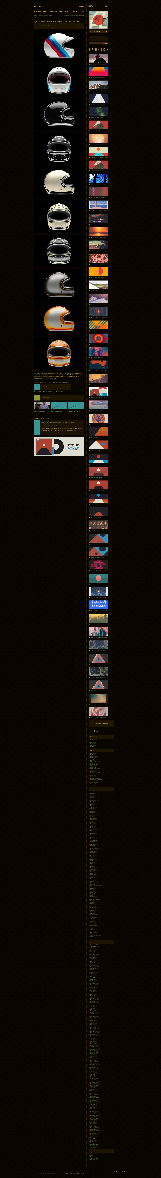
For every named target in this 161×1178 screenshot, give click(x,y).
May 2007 (92, 1137)
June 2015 (92, 1006)
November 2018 (94, 954)
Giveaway (92, 838)
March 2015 (93, 1010)
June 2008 (92, 1122)
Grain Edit (92, 760)
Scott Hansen (93, 739)
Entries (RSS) (69, 1173)
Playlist (98, 6)
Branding (92, 805)
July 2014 (92, 1021)
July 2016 (92, 990)
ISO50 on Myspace (94, 763)
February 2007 (93, 1141)
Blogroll (92, 803)
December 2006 (94, 1144)
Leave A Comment (45, 418)
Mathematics (93, 869)
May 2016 (92, 993)
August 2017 (93, 972)
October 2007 (93, 1133)
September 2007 (94, 1134)
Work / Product (120, 1171)
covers (91, 815)
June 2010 (92, 1089)
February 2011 (93, 1078)
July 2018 (92, 957)
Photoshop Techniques (95, 885)
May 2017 (92, 976)
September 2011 (94, 1068)
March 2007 (93, 1140)
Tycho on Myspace (94, 783)
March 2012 (93, 1060)
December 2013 (94, 1031)
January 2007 (93, 1143)
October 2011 (93, 1067)
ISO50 (91, 859)
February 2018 (93, 964)
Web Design (93, 932)
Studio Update (93, 914)
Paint (91, 881)
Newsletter (92, 878)
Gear (91, 837)
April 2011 (92, 1075)
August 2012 (93, 1053)
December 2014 (94, 1015)
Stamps (92, 913)
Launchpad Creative (94, 774)
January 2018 (93, 965)
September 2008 (94, 1118)
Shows (91, 909)
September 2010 (94, 1085)
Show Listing (93, 907)
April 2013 (92, 1042)
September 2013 (94, 1035)
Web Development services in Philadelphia (56, 423)
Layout (91, 863)
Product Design (93, 893)
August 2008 (93, 1119)
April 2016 (92, 994)
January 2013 (93, 1046)
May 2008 (92, 1123)
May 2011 (92, 1074)
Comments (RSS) (79, 1173)
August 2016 (93, 988)
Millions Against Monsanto (96, 779)
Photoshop (92, 884)
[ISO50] (39, 6)
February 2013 (93, 1045)
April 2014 (92, 1026)
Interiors (92, 854)
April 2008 (92, 1125)
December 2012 (94, 1048)
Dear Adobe (93, 818)
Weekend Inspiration (95, 935)
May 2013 (92, 1041)
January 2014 (93, 1030)
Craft (91, 816)
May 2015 (92, 1008)
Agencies (92, 793)
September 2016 (94, 987)
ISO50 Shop (93, 767)
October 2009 (93, 1100)
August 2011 (93, 1070)
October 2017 (93, 969)
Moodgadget (93, 781)
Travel (91, 918)
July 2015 (92, 1005)
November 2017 (94, 968)
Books (91, 804)
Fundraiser (92, 833)
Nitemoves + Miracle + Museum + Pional (73, 15)
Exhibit (91, 827)
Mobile (91, 873)
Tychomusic (93, 785)
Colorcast (92, 811)
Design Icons (93, 821)
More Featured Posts (101, 723)
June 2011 (92, 1072)
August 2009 (93, 1103)
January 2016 (93, 997)
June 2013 (92, 1039)
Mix (91, 871)
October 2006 (93, 1147)
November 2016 (94, 984)
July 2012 (92, 1055)
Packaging (92, 880)
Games (92, 836)
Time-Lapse (93, 917)
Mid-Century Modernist (95, 778)
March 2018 (93, 962)
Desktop (92, 822)
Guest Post (93, 841)
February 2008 (93, 1127)
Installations (93, 852)
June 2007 (92, 1136)
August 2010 (93, 1086)
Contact (68, 11)
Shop (45, 11)
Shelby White (93, 743)
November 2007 (94, 1132)
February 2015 (93, 1012)
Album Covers (93, 794)
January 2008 (93, 1129)
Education (92, 825)
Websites (92, 933)
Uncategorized (93, 925)
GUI (91, 843)
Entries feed (93, 1156)
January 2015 (93, 1013)
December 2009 (94, 1097)
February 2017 (93, 980)
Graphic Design (93, 840)
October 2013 (93, 1034)
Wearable (92, 931)
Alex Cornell (93, 742)
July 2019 (92, 947)
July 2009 (92, 1104)
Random (92, 898)
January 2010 (93, 1096)
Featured (92, 829)
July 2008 (92, 1121)
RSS (81, 6)
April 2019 (92, 951)
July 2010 (92, 1088)
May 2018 (92, 960)
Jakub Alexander (94, 741)
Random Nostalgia (94, 899)
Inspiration (92, 849)
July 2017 (92, 973)
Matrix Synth (93, 775)
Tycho (91, 922)
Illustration (92, 847)
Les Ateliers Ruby (39, 373)
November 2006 (94, 1145)
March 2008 (93, 1126)
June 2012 (92, 1056)
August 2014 (93, 1020)
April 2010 (92, 1092)
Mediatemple (93, 777)
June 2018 (92, 958)
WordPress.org (93, 1159)
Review (92, 903)
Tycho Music (53, 11)
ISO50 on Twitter (94, 764)
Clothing (92, 810)
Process (92, 891)
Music (91, 876)
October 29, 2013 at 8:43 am (49, 425)
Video (91, 928)
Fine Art (92, 832)
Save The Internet (94, 782)
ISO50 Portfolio (93, 765)
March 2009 (93, 1110)
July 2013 (92, 1038)
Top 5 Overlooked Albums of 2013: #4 (43, 15)
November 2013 (94, 1032)
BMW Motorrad (69, 373)
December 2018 (94, 953)
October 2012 (93, 1050)
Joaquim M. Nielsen (94, 770)
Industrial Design (57, 382)
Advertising (92, 792)
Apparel (92, 798)
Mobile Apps (93, 874)
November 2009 (94, 1099)
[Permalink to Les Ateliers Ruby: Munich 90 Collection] (57, 22)
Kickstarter (92, 862)
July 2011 (92, 1071)
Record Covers (93, 900)
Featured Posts (98, 49)
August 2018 (93, 955)
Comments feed (94, 1158)
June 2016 (92, 991)
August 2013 (93, 1037)
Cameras (92, 807)
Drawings (92, 823)
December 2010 (94, 1081)
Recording (92, 902)
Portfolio (37, 11)
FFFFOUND (93, 757)
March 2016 (93, 995)
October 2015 (93, 1001)
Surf (91, 916)
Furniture (92, 834)
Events (92, 826)
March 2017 (93, 979)
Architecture (93, 800)
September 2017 (94, 971)
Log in (91, 1155)
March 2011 (93, 1076)
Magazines (92, 867)
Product (92, 892)
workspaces (93, 937)
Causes (92, 808)
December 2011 (93, 1064)
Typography (93, 924)
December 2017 (94, 966)
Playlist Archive (98, 31)
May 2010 (92, 1090)
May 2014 (92, 1024)
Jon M (47, 25)
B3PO (91, 754)
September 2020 (94, 944)
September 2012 (94, 1052)
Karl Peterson (93, 771)
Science (92, 904)
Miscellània (65, 382)
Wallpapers (92, 929)
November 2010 (94, 1082)
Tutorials (92, 921)
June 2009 (92, 1105)
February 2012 (93, 1061)
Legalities (92, 865)
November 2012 (94, 1049)
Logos (91, 866)
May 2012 (92, 1057)
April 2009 (92, 1108)
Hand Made (93, 844)
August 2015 (93, 1004)
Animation (92, 796)
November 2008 (94, 1115)
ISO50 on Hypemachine (95, 761)
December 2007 (94, 1130)
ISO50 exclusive (94, 860)
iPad (91, 856)
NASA (91, 877)
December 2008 (94, 1114)
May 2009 (92, 1107)
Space (91, 911)
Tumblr (92, 920)
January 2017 (93, 982)
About (61, 11)
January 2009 (93, 1112)
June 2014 (92, 1023)
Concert (92, 812)
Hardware (92, 845)
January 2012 (93, 1063)
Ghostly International (95, 759)
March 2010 (93, 1093)
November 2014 (94, 1016)
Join (82, 11)
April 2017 (92, 977)
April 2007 (92, 1138)
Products (92, 895)
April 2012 (92, 1059)
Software (92, 910)
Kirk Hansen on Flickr (95, 772)
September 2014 (94, 1019)
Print (91, 889)
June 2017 (92, 975)
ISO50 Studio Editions (95, 768)
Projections (92, 896)
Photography (93, 882)
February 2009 (93, 1111)
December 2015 (94, 998)
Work (91, 936)
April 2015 (92, 1009)
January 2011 (93, 1079)
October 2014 (93, 1017)
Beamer (92, 746)
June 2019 (92, 949)
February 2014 (93, 1028)
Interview (92, 855)
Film (91, 830)
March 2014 (93, 1027)
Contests (92, 814)
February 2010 (93, 1094)
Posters (92, 888)
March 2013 (93, 1043)
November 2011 (93, 1066)
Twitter (75, 11)
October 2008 (93, 1116)
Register (92, 1154)
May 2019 (92, 950)
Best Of (92, 801)
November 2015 (94, 999)
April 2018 (92, 961)
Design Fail (93, 819)
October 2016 (93, 986)
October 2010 (93, 1083)
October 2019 (93, 946)
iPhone (91, 858)
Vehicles (92, 926)
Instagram (92, 851)
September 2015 (94, 1002)
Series (91, 906)
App (91, 797)
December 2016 (94, 983)
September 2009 (94, 1101)
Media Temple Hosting (98, 731)
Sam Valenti (93, 745)
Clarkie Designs (94, 756)
